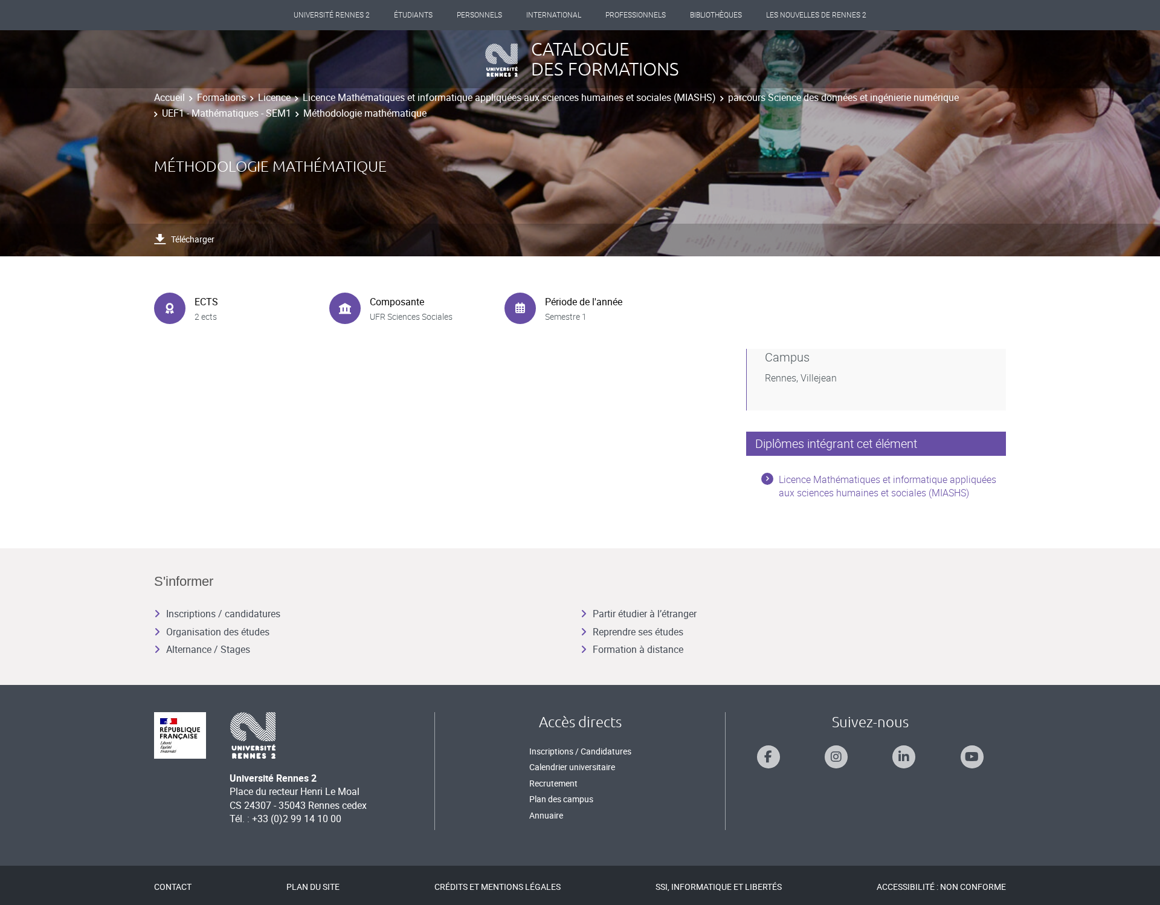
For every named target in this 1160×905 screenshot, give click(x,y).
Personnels (479, 15)
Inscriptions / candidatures (223, 613)
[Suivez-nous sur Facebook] (768, 756)
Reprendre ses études (638, 631)
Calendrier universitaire (572, 767)
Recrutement (553, 783)
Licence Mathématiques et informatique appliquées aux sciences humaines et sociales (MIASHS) (509, 97)
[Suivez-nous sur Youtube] (972, 756)
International (553, 15)
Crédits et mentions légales (497, 886)
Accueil (169, 97)
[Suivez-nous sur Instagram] (836, 756)
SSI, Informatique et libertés (719, 886)
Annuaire (546, 815)
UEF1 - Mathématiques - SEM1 (226, 113)
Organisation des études (217, 631)
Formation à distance (638, 649)
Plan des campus (561, 799)
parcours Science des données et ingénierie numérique (843, 97)
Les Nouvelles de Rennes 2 (816, 15)
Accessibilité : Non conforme (941, 886)
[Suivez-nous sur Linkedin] (903, 756)
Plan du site (313, 886)
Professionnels (635, 15)
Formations (221, 97)
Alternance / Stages (208, 649)
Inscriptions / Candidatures (580, 751)
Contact (173, 886)
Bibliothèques (716, 15)
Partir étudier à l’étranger (645, 613)
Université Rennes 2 (332, 15)
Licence (274, 97)
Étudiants (413, 15)
